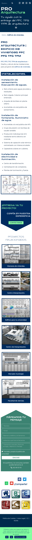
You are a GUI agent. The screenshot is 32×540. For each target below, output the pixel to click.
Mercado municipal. (16, 374)
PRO (6, 8)
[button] (16, 27)
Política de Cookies (9, 518)
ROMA (16, 521)
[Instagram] (26, 3)
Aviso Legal (21, 518)
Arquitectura (13, 12)
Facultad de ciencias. (16, 401)
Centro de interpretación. (16, 347)
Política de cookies (20, 537)
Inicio (4, 35)
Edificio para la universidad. (16, 320)
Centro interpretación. (16, 293)
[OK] (30, 533)
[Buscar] (12, 3)
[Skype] (30, 3)
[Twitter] (23, 3)
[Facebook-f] (19, 3)
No (11, 537)
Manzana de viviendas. (16, 266)
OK (7, 537)
